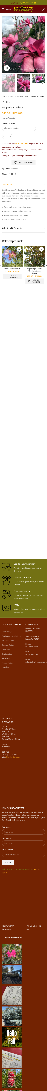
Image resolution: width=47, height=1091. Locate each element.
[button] (4, 44)
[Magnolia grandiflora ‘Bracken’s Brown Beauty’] (34, 256)
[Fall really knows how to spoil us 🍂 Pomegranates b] (12, 1078)
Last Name (6, 838)
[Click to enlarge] (7, 68)
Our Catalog (6, 632)
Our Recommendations (11, 636)
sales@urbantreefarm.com (36, 662)
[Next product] (9, 101)
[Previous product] (3, 101)
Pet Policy (6, 658)
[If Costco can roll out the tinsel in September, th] (12, 1016)
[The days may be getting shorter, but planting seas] (12, 1037)
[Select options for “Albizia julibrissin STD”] (19, 249)
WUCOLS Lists (8, 640)
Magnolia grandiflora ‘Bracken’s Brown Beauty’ (34, 271)
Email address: (7, 850)
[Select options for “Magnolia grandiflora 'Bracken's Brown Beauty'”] (41, 249)
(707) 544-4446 (27, 2)
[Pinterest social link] (15, 174)
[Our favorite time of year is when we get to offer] (12, 1058)
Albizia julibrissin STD (12, 269)
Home (4, 96)
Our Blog (5, 667)
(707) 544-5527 (31, 654)
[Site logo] (23, 9)
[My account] (43, 9)
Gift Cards (6, 649)
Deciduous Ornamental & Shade (30, 96)
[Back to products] (6, 101)
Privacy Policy (7, 663)
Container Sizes (8, 123)
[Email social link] (12, 174)
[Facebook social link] (8, 174)
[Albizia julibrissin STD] (12, 256)
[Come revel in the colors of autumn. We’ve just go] (12, 954)
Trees (12, 96)
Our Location (7, 654)
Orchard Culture (8, 645)
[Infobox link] (23, 567)
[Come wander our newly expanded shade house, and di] (12, 974)
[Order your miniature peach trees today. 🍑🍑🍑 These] (12, 995)
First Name (6, 827)
